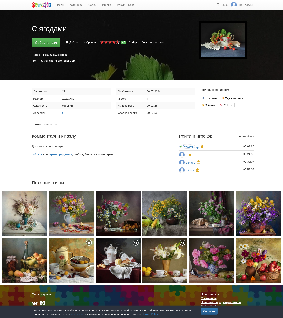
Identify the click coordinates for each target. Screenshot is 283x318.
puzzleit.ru (77, 313)
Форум (121, 4)
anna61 (190, 162)
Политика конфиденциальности (221, 302)
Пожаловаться (210, 294)
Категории (76, 4)
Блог (131, 4)
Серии (92, 4)
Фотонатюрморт (65, 60)
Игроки (107, 4)
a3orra (190, 170)
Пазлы (60, 4)
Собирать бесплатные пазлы (147, 42)
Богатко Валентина (55, 54)
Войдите (37, 154)
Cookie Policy (150, 313)
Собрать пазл (46, 42)
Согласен (209, 311)
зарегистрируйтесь (60, 154)
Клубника (47, 60)
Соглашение (209, 298)
